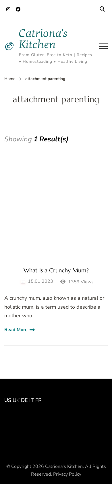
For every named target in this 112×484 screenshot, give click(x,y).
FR (38, 400)
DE (24, 400)
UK (16, 400)
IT (31, 400)
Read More (16, 330)
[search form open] (102, 9)
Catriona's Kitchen (43, 38)
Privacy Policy (67, 474)
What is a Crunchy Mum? (56, 270)
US (7, 400)
